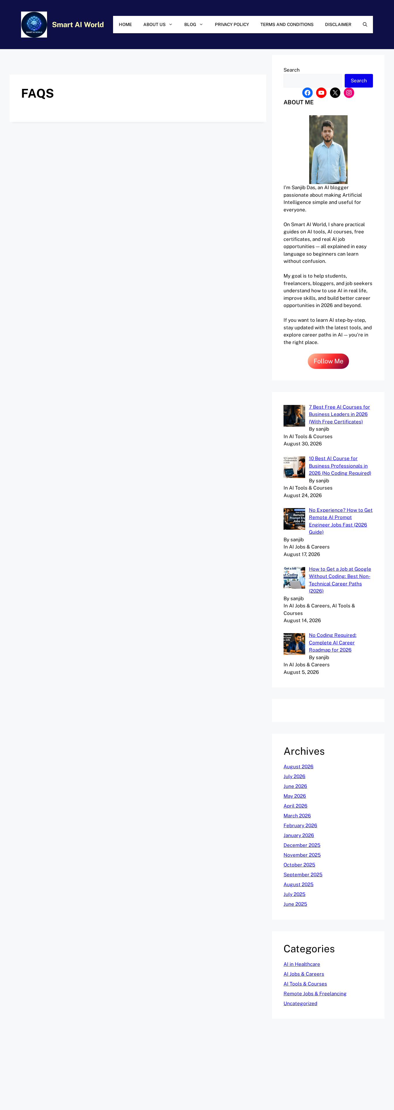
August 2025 (299, 884)
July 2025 (294, 894)
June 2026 (295, 786)
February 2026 (300, 825)
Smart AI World (78, 24)
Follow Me (328, 361)
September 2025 (303, 874)
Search (292, 70)
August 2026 (299, 766)
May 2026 (295, 796)
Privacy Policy (232, 24)
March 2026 (297, 816)
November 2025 (302, 855)
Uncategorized (300, 1003)
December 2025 (302, 845)
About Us (154, 24)
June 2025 (295, 904)
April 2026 (295, 806)
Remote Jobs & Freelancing (315, 993)
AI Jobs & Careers (304, 974)
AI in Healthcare (302, 964)
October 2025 (299, 865)
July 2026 (294, 776)
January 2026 (299, 835)
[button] (365, 24)
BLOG (190, 24)
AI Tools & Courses (305, 984)
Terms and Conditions (287, 24)
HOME (125, 24)
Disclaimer (338, 24)
